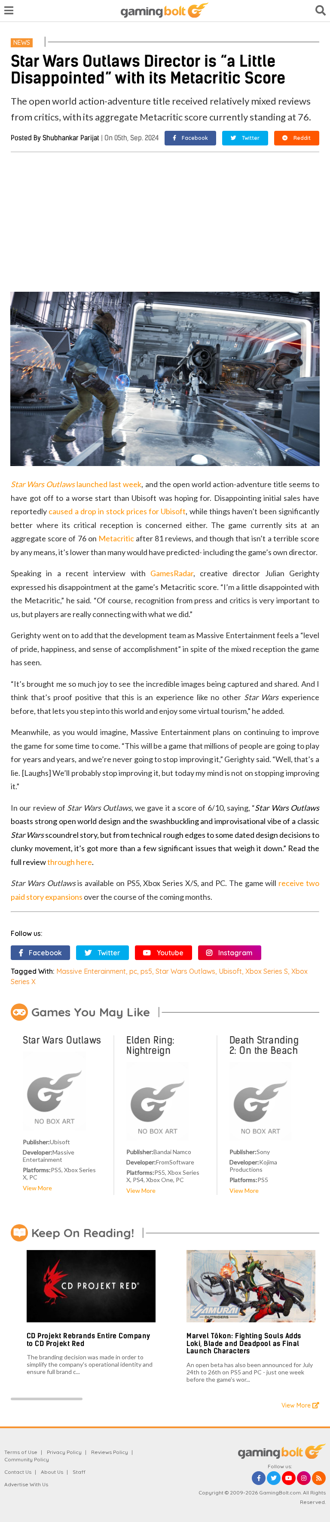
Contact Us (17, 1472)
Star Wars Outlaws (185, 971)
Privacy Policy (64, 1452)
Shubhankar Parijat (71, 138)
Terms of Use (20, 1452)
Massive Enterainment (91, 971)
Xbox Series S (266, 971)
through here (69, 862)
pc (133, 971)
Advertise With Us (26, 1484)
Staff (79, 1472)
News (21, 42)
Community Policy (26, 1459)
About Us (52, 1472)
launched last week (76, 484)
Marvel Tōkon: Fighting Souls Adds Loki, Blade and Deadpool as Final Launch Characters (243, 1343)
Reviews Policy (109, 1452)
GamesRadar (171, 573)
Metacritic (116, 538)
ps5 (146, 971)
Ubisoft (230, 971)
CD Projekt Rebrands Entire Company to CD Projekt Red (88, 1340)
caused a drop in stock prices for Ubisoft (117, 511)
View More (37, 1188)
